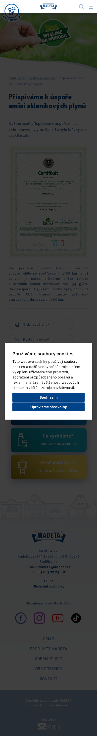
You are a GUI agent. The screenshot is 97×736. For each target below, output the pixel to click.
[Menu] (91, 7)
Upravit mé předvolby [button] (48, 407)
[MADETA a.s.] (48, 6)
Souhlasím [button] (49, 397)
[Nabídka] (11, 11)
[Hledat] (81, 6)
